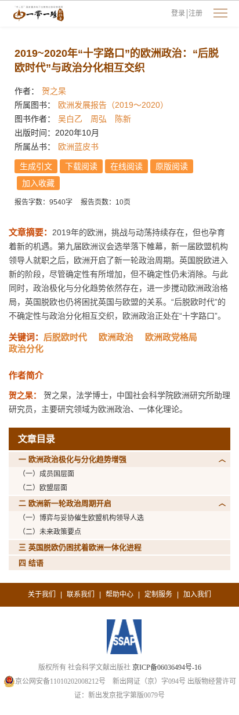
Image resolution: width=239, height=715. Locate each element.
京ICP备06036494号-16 (166, 667)
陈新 (123, 118)
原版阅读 (171, 166)
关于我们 (42, 594)
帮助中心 (119, 594)
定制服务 (158, 594)
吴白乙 (70, 118)
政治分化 (26, 348)
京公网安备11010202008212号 (60, 681)
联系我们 (81, 594)
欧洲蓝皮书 (78, 146)
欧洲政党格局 (171, 337)
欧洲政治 (116, 337)
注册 (195, 13)
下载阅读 (81, 166)
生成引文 (36, 166)
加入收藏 (38, 183)
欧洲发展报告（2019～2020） (113, 105)
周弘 (98, 118)
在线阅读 (126, 166)
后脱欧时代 (65, 337)
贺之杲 (54, 91)
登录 (178, 13)
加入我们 (197, 594)
